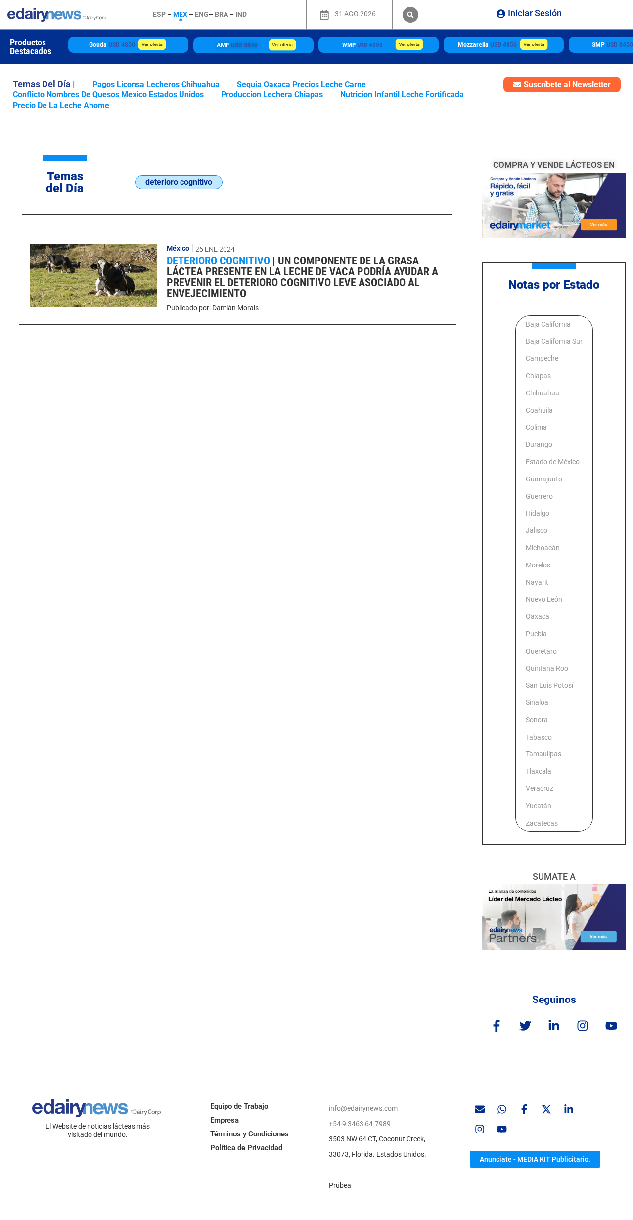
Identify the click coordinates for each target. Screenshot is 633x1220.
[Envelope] (480, 1109)
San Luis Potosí (549, 685)
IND (241, 14)
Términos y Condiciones (249, 1134)
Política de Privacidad (246, 1147)
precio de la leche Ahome (61, 105)
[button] (410, 15)
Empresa (224, 1120)
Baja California (548, 324)
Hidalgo (537, 513)
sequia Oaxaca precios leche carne (301, 84)
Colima (536, 427)
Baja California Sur (554, 341)
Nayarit (537, 582)
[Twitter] (525, 1025)
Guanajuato (544, 479)
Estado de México (553, 462)
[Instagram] (582, 1025)
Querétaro (541, 651)
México (178, 248)
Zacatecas (542, 823)
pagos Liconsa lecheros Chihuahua (156, 84)
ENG (202, 14)
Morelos (538, 565)
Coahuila (539, 410)
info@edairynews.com (363, 1108)
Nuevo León (544, 599)
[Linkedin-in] (553, 1025)
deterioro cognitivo (219, 261)
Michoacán (543, 548)
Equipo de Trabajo (239, 1106)
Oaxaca (537, 616)
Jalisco (536, 530)
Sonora (537, 720)
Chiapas (538, 376)
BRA (221, 14)
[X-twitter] (546, 1109)
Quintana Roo (547, 668)
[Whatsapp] (502, 1109)
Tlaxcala (538, 771)
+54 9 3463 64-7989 (360, 1124)
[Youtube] (611, 1025)
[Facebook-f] (496, 1025)
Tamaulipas (543, 754)
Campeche (542, 358)
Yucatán (538, 806)
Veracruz (539, 788)
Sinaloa (537, 702)
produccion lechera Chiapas (272, 94)
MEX (180, 14)
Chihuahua (542, 393)
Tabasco (539, 737)
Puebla (536, 634)
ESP (159, 14)
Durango (539, 444)
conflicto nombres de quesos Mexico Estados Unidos (108, 94)
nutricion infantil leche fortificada (402, 94)
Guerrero (539, 496)
